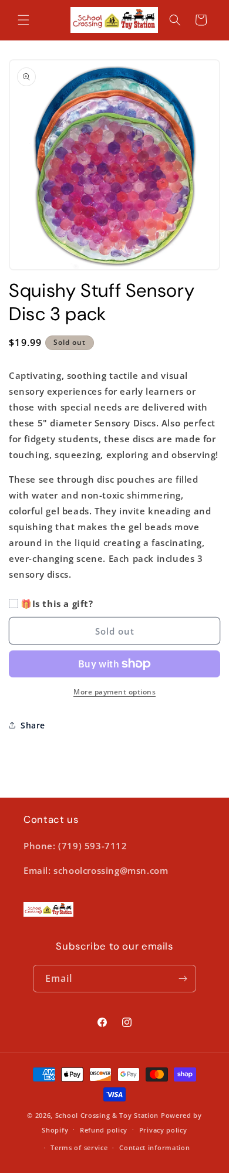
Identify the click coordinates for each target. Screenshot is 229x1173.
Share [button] (33, 725)
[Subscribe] (183, 978)
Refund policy (103, 1129)
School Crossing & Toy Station (107, 1115)
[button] (23, 20)
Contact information (154, 1147)
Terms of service (78, 1147)
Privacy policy (163, 1129)
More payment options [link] (114, 692)
